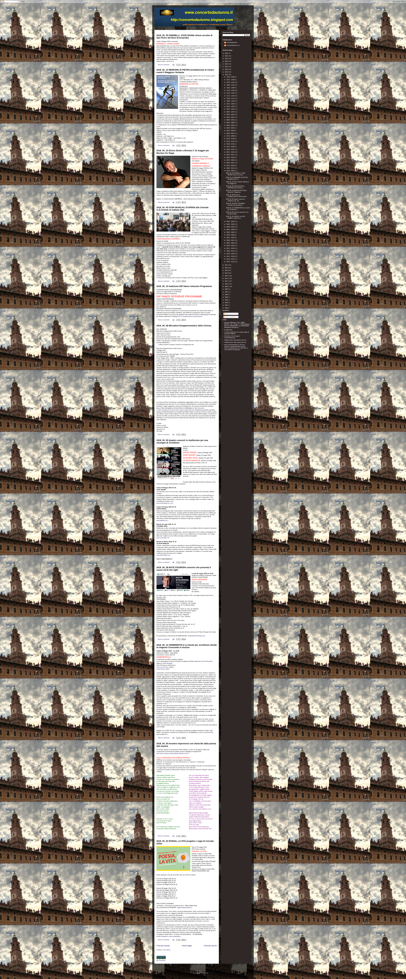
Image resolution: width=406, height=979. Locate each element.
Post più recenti (163, 946)
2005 (226, 297)
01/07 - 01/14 (230, 261)
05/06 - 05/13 (230, 168)
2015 (226, 270)
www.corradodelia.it (175, 936)
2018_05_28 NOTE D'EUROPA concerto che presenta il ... (235, 204)
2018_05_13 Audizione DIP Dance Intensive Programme (184, 286)
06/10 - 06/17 (230, 154)
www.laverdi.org (208, 732)
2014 (226, 273)
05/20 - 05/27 (230, 163)
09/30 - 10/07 (230, 112)
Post (226, 314)
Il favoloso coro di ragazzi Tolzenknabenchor (232, 336)
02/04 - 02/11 (230, 251)
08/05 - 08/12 (230, 133)
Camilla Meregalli (167, 663)
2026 (226, 53)
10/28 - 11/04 (230, 101)
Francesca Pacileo (162, 667)
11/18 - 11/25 (230, 93)
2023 (226, 61)
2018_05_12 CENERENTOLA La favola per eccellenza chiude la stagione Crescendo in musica (186, 646)
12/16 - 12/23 (230, 82)
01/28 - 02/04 (230, 253)
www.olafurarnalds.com (163, 555)
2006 (226, 294)
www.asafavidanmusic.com (164, 503)
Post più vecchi (210, 946)
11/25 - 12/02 (230, 90)
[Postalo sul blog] (179, 65)
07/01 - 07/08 (230, 146)
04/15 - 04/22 (230, 224)
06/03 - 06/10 (230, 157)
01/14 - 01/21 (230, 259)
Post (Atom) (166, 950)
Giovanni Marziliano (207, 661)
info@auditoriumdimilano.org (196, 636)
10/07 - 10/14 (230, 109)
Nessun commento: (164, 64)
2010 (226, 284)
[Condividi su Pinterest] (185, 65)
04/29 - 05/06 (230, 171)
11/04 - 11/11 (230, 98)
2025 (226, 56)
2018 (226, 74)
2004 (226, 300)
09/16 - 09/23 (230, 117)
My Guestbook (160, 960)
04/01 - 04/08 (230, 229)
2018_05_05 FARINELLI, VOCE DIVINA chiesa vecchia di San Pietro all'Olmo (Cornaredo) (184, 36)
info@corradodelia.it (162, 936)
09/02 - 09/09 (230, 122)
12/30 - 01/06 (230, 77)
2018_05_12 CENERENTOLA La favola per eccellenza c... (238, 208)
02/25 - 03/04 (230, 243)
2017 (226, 265)
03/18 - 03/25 (230, 235)
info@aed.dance (187, 316)
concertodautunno (231, 42)
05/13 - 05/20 (230, 165)
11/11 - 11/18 (230, 96)
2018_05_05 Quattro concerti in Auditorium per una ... (235, 200)
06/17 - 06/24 (230, 152)
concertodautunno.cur (233, 45)
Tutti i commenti (230, 317)
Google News (228, 330)
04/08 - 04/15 (230, 227)
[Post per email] (173, 64)
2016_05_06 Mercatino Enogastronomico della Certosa (183, 325)
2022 (226, 64)
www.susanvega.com (162, 538)
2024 (226, 58)
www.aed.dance (197, 316)
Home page (187, 946)
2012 (226, 278)
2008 (226, 289)
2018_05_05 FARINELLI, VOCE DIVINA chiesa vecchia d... (235, 174)
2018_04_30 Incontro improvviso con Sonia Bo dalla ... (237, 213)
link (164, 769)
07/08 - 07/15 (230, 144)
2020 (226, 69)
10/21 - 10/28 (230, 104)
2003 (226, 302)
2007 (226, 292)
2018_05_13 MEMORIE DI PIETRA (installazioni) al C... (237, 178)
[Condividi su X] (181, 65)
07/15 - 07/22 (230, 141)
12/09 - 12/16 (230, 85)
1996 (226, 308)
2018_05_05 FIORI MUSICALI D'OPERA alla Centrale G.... (235, 187)
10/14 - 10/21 (230, 106)
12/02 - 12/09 (230, 88)
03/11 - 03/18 (230, 237)
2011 (226, 281)
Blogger (211, 973)
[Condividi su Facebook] (183, 65)
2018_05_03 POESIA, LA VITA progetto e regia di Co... (235, 217)
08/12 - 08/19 (230, 130)
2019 (226, 72)
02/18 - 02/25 (230, 245)
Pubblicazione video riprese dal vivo (235, 340)
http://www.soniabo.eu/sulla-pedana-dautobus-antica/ (172, 753)
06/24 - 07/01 (230, 149)
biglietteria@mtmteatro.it (184, 907)
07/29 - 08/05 (230, 136)
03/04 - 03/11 (230, 240)
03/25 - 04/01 (230, 232)
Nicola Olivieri (160, 669)
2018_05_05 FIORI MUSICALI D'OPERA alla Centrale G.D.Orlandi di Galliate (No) (182, 208)
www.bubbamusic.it (162, 520)
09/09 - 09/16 (230, 120)
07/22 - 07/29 (230, 138)
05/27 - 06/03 (230, 160)
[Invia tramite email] (177, 65)
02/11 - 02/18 (230, 248)
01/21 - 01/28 (230, 256)
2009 (226, 286)
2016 (226, 268)
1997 (226, 305)
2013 (226, 276)
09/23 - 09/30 (230, 114)
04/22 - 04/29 (230, 221)
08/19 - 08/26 (230, 128)
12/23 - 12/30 (230, 79)
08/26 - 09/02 (230, 125)
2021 (226, 66)
